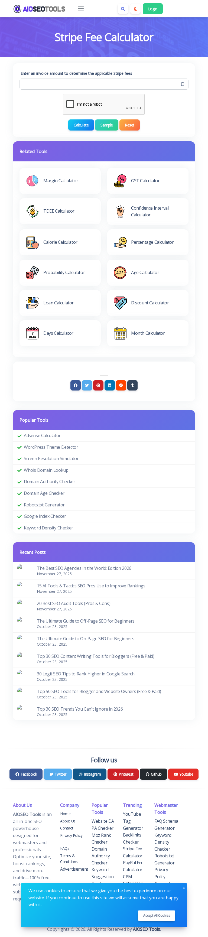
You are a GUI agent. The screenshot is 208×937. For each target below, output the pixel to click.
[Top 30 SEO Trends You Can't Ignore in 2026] (23, 711)
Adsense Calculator (42, 435)
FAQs (64, 848)
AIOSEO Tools (146, 929)
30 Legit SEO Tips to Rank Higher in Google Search (85, 674)
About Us (68, 821)
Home (65, 813)
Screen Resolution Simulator (51, 458)
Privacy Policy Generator (164, 876)
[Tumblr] (132, 385)
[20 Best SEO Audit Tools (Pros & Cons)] (23, 606)
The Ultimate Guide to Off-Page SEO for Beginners (86, 621)
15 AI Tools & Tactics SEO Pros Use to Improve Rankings (91, 586)
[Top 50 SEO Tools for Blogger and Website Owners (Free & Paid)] (23, 694)
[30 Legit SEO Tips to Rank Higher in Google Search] (23, 676)
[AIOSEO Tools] (40, 8)
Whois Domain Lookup (46, 470)
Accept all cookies (156, 915)
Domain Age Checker (44, 493)
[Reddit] (121, 385)
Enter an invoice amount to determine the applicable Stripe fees (76, 73)
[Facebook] (75, 385)
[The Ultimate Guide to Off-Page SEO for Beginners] (23, 623)
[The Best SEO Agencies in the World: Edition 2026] (23, 571)
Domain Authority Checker (49, 481)
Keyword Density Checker (48, 528)
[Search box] (123, 9)
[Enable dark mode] (135, 9)
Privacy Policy (71, 835)
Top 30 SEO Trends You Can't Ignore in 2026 (80, 709)
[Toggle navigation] (80, 9)
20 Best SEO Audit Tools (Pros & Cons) (73, 603)
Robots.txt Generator (44, 505)
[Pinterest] (98, 385)
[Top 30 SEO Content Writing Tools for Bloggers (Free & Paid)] (23, 659)
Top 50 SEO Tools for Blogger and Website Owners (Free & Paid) (99, 691)
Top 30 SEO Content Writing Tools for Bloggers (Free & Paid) (95, 656)
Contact (66, 828)
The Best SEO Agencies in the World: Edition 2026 (84, 568)
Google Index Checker (45, 516)
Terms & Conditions (69, 858)
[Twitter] (87, 385)
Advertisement (74, 869)
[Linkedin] (110, 385)
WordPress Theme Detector (51, 447)
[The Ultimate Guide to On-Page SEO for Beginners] (23, 641)
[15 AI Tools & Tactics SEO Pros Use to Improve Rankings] (23, 588)
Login (152, 8)
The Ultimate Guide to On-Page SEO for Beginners (85, 639)
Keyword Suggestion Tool (103, 876)
